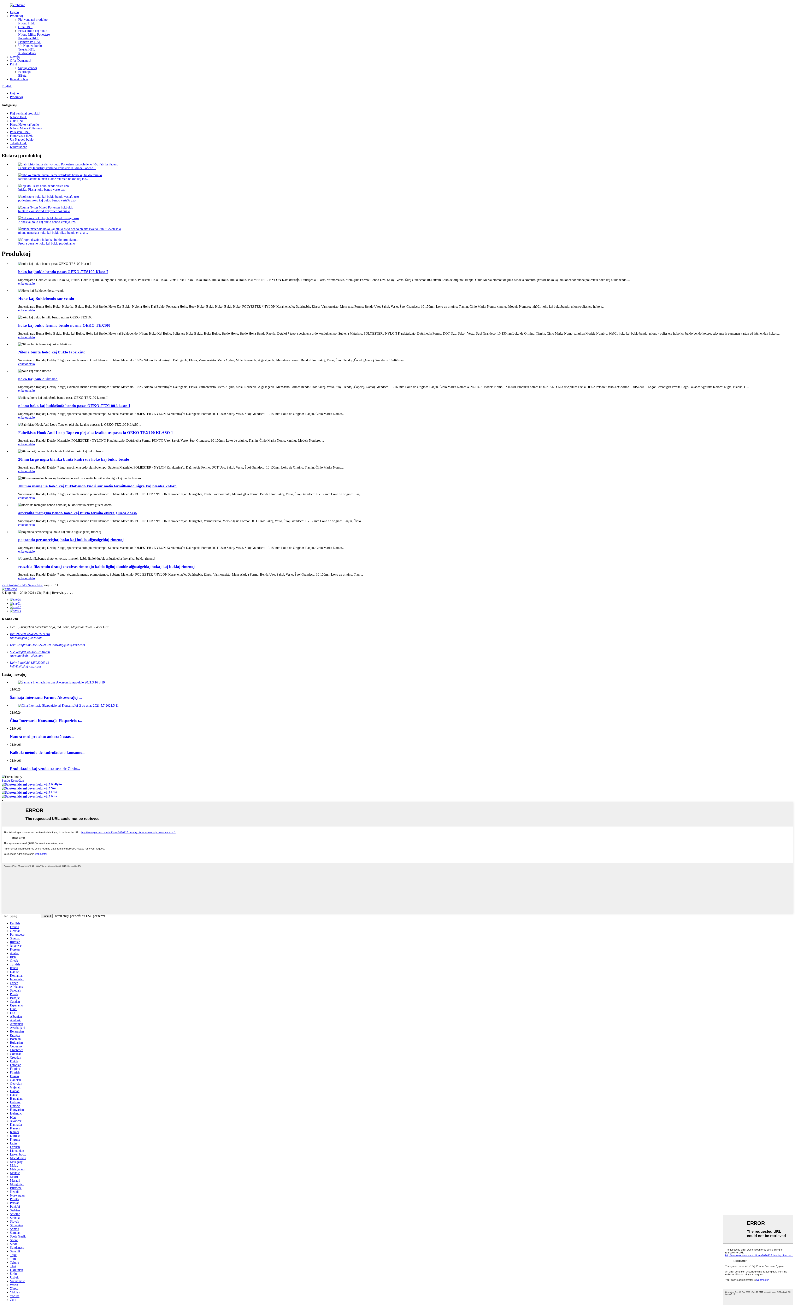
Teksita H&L (26, 49)
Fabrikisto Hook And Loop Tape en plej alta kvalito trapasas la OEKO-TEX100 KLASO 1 (95, 432)
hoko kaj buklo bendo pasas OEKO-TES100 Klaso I (63, 272)
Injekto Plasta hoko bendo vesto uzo (41, 189)
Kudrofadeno (27, 53)
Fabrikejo (24, 72)
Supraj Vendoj (27, 68)
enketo (22, 283)
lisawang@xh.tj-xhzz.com (68, 645)
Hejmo (14, 12)
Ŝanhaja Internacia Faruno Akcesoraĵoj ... (46, 697)
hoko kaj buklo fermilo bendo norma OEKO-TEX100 (64, 325)
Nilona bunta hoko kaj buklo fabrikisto (52, 352)
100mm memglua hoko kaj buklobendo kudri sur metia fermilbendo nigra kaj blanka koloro (97, 486)
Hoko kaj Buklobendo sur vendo (46, 298)
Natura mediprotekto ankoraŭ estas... (42, 736)
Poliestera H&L (28, 38)
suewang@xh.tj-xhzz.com (26, 655)
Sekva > (33, 585)
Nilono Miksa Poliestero (34, 34)
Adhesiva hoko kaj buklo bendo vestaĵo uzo (47, 222)
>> (41, 585)
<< (3, 585)
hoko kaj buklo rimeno (38, 379)
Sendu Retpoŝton (13, 780)
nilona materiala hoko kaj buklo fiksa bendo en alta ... (53, 232)
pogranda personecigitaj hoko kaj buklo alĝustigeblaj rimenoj (71, 539)
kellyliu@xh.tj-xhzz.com (25, 666)
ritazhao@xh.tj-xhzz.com (26, 638)
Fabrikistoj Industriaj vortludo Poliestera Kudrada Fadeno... (57, 168)
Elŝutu (22, 75)
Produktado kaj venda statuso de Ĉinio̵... (45, 768)
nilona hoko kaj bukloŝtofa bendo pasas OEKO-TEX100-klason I (74, 406)
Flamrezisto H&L (29, 42)
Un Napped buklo (30, 45)
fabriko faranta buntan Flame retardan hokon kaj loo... (53, 179)
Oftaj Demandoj (20, 60)
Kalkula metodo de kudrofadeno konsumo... (48, 752)
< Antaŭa (11, 585)
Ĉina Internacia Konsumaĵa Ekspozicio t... (46, 720)
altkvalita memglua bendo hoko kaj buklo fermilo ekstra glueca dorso (77, 513)
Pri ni (13, 64)
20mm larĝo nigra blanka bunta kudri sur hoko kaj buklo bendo (73, 459)
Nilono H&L (26, 23)
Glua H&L (25, 27)
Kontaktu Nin (19, 79)
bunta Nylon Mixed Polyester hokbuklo (44, 211)
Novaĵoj (15, 57)
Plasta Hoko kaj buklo (32, 31)
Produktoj (16, 16)
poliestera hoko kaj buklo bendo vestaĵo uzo (47, 200)
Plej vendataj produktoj (33, 19)
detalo (31, 283)
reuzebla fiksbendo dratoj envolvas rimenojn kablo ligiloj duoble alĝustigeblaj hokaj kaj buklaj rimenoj (106, 566)
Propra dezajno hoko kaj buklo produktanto (46, 243)
